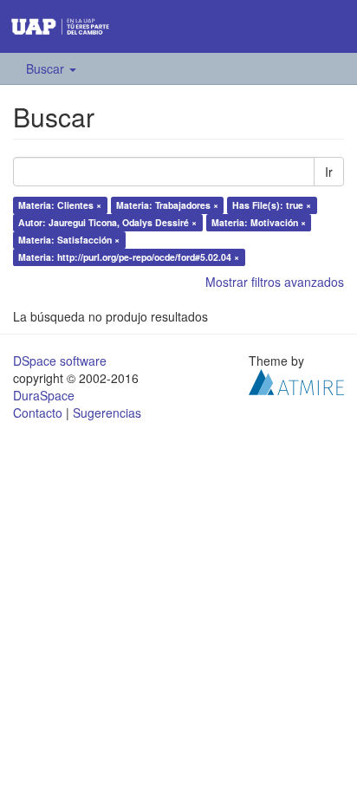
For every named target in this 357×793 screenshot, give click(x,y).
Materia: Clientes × (59, 204)
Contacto (37, 412)
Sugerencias (107, 412)
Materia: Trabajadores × (167, 204)
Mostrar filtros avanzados (274, 281)
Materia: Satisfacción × (69, 239)
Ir (329, 171)
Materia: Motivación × (258, 222)
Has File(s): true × (271, 204)
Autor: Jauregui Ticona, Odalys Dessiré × (107, 222)
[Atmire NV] (296, 379)
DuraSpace (44, 395)
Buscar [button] (47, 68)
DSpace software (60, 360)
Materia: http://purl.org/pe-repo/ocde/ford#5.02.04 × (128, 256)
